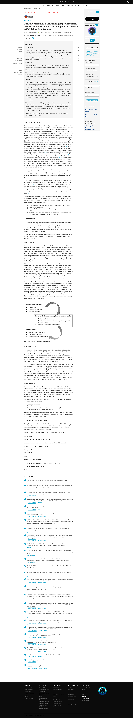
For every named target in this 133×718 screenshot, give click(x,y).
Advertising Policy (89, 126)
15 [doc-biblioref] (68, 154)
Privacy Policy (36, 715)
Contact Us (42, 715)
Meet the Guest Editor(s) (29, 693)
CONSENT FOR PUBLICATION (17, 68)
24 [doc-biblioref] (28, 193)
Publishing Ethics (71, 702)
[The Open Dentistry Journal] (102, 690)
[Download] (78, 50)
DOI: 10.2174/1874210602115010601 (65, 35)
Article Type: (89, 74)
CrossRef (29, 489)
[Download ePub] (30, 38)
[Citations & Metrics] (78, 53)
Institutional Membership (44, 701)
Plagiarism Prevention (72, 696)
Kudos (86, 127)
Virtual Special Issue (57, 699)
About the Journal (28, 687)
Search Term (88, 62)
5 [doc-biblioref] (70, 133)
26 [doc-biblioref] (31, 229)
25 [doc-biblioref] (33, 228)
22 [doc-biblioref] (33, 184)
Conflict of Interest (71, 691)
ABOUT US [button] (49, 5)
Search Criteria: (90, 68)
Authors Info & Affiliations (64, 32)
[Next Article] (79, 38)
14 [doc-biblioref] (46, 152)
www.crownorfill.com (59, 494)
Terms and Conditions (28, 715)
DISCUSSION (20, 56)
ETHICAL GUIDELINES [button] (59, 5)
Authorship (41, 696)
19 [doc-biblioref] (37, 165)
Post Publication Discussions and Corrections (71, 699)
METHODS (20, 51)
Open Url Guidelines (29, 698)
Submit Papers (92, 18)
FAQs (26, 694)
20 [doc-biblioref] (39, 165)
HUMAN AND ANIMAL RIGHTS (17, 65)
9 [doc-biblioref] (44, 152)
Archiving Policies (42, 687)
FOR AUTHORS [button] (86, 5)
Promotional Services (90, 129)
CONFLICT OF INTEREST (18, 72)
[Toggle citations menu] (32, 482)
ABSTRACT (20, 47)
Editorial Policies (56, 691)
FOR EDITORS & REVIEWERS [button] (73, 5)
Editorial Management (57, 689)
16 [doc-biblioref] (59, 157)
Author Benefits (42, 691)
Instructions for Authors (43, 703)
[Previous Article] (76, 38)
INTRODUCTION (19, 49)
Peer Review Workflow (57, 701)
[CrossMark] (29, 17)
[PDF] (33, 38)
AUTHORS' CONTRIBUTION (17, 60)
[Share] (78, 66)
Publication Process (57, 703)
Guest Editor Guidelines (57, 698)
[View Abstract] (26, 38)
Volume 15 (30, 8)
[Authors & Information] (78, 47)
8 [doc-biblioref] (66, 146)
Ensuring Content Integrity (58, 692)
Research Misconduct (72, 704)
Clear (90, 81)
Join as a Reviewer (89, 113)
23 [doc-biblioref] (66, 186)
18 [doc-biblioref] (61, 157)
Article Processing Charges (44, 689)
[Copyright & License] (78, 55)
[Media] (78, 61)
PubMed (33, 488)
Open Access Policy (28, 696)
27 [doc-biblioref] (46, 257)
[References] (78, 58)
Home (44, 5)
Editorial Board (28, 691)
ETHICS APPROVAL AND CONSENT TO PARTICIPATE (17, 63)
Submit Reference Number (92, 100)
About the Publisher (29, 689)
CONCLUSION (19, 58)
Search (96, 81)
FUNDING (20, 70)
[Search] (128, 2)
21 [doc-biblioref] (34, 174)
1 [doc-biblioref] (42, 127)
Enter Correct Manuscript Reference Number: (92, 92)
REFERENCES (20, 74)
